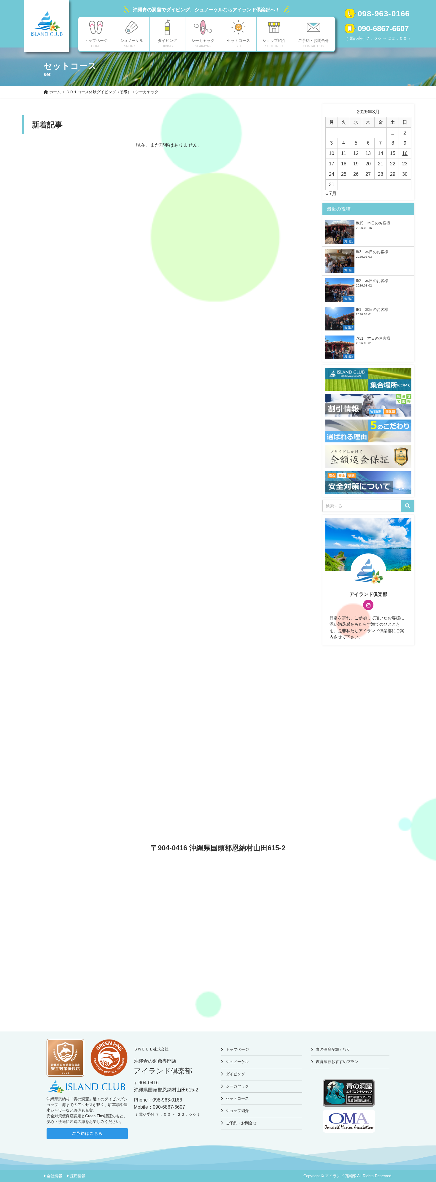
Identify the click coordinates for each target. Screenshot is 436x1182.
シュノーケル (237, 1061)
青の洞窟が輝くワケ (333, 1049)
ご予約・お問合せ (241, 1123)
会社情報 (54, 1176)
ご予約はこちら (87, 1133)
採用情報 (77, 1176)
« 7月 (331, 193)
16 (405, 153)
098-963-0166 (384, 14)
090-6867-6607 (383, 28)
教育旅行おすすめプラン (337, 1061)
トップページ (237, 1049)
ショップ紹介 (237, 1110)
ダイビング (235, 1074)
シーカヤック (237, 1086)
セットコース (237, 1098)
